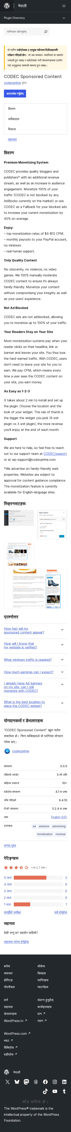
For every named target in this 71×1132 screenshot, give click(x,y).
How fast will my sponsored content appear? (24, 630)
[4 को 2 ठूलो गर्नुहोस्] (62, 515)
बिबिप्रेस (11, 1047)
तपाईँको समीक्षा (12, 912)
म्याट (8, 1041)
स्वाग (42, 1021)
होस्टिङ (8, 980)
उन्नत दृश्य (10, 845)
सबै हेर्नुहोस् (60, 912)
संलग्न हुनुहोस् (45, 1000)
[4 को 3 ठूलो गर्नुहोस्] (29, 548)
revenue (60, 834)
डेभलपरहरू (10, 1014)
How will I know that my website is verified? (20, 645)
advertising (58, 826)
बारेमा (7, 966)
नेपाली (16, 1072)
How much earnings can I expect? (28, 672)
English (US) (59, 817)
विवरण (11, 109)
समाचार (8, 973)
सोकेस (41, 966)
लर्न (6, 1000)
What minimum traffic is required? (28, 660)
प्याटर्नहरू (42, 987)
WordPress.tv (15, 1021)
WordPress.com (17, 1033)
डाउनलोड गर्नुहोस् (15, 93)
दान (41, 1014)
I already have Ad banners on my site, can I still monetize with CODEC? (23, 687)
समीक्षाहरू (13, 119)
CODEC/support (55, 454)
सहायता (12, 139)
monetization (44, 834)
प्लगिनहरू (43, 980)
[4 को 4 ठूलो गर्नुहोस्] (62, 574)
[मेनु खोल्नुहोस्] (64, 6)
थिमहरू (41, 973)
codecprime (12, 83)
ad (34, 826)
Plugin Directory (14, 17)
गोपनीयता (9, 987)
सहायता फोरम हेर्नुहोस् (16, 942)
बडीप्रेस (10, 1054)
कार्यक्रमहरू (44, 1007)
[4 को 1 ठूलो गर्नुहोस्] (29, 515)
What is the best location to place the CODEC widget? (24, 704)
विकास (12, 129)
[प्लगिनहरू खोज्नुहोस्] (46, 32)
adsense (44, 826)
